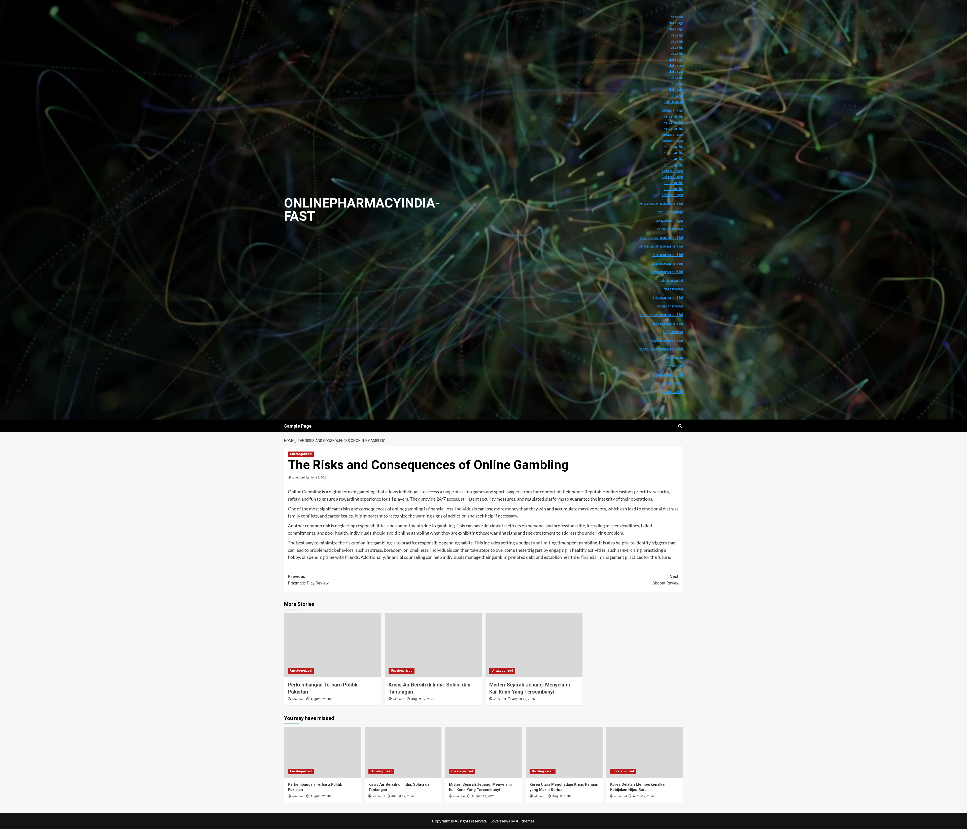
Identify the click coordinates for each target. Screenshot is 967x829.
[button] (680, 426)
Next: (665, 579)
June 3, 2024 (319, 477)
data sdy (676, 89)
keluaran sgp (672, 170)
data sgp (676, 23)
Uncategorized (301, 454)
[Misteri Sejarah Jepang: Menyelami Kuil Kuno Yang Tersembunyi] (534, 645)
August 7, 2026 (562, 796)
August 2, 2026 (643, 796)
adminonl (298, 477)
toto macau (673, 101)
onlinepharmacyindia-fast (362, 209)
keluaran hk (673, 158)
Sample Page (298, 426)
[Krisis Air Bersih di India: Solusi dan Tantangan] (433, 645)
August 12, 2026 (523, 699)
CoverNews (500, 820)
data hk (677, 17)
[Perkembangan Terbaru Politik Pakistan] (332, 645)
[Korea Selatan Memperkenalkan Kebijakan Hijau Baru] (644, 752)
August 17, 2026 (422, 699)
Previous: (308, 579)
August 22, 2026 (321, 699)
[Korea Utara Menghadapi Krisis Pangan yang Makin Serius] (564, 752)
